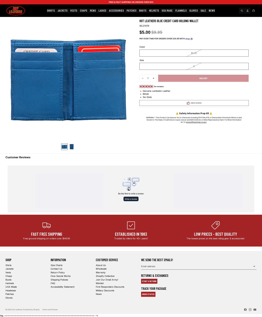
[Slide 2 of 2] (72, 147)
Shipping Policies (59, 279)
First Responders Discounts (110, 286)
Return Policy (58, 272)
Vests (8, 272)
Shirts (8, 265)
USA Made (11, 286)
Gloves (9, 297)
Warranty (100, 272)
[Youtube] (255, 309)
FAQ (53, 283)
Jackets (9, 268)
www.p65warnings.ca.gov (196, 122)
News (99, 294)
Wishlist (100, 283)
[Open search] (242, 11)
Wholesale (101, 268)
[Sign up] (254, 266)
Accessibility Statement (62, 286)
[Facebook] (245, 309)
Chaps (8, 276)
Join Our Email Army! (107, 279)
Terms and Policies (50, 310)
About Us (101, 265)
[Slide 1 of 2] (64, 147)
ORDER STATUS (148, 294)
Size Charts (56, 265)
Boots (8, 279)
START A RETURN (149, 281)
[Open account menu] (248, 11)
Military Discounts (105, 290)
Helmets (9, 283)
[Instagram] (250, 309)
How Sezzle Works (61, 276)
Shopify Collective (105, 276)
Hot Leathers (17, 310)
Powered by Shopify (31, 310)
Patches (9, 294)
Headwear (10, 290)
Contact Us (56, 268)
